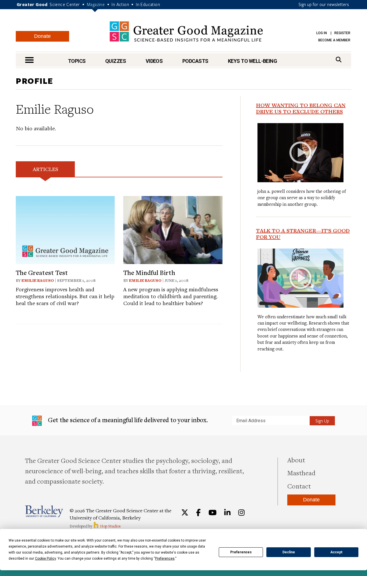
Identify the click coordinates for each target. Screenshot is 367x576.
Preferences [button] (165, 558)
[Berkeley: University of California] (44, 511)
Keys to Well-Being (252, 61)
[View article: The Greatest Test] (65, 229)
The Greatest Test (42, 272)
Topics (77, 61)
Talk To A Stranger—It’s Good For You (303, 234)
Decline (288, 552)
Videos (154, 61)
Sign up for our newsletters (323, 4)
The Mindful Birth (149, 272)
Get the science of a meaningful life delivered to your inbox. (127, 420)
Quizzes (115, 61)
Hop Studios (110, 526)
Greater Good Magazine (186, 31)
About (296, 459)
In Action (120, 4)
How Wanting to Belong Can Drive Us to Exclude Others (300, 108)
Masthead (301, 472)
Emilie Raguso (38, 280)
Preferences (241, 552)
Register (342, 33)
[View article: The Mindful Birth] (172, 229)
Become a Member (334, 40)
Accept (336, 552)
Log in (321, 33)
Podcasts (195, 61)
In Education (148, 4)
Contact (299, 486)
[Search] (338, 59)
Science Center (65, 4)
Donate (42, 36)
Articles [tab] (45, 168)
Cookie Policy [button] (45, 558)
